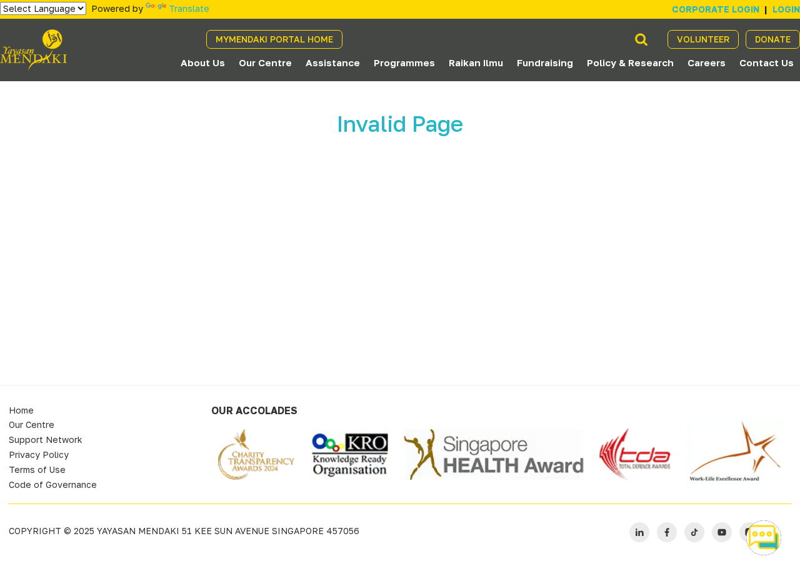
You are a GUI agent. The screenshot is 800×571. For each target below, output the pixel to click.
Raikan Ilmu (476, 62)
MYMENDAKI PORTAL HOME (274, 39)
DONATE (773, 39)
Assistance (333, 62)
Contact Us (766, 62)
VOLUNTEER (703, 39)
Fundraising (545, 62)
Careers (707, 62)
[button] (763, 537)
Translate (189, 8)
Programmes (404, 62)
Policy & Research (630, 62)
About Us (203, 62)
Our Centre (265, 62)
